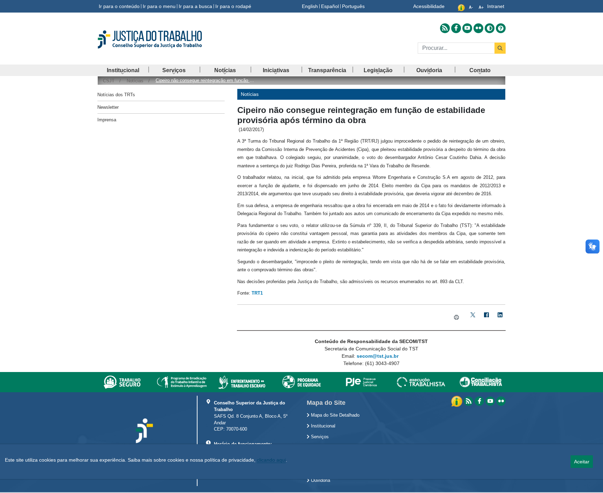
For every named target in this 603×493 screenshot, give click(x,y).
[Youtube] (490, 401)
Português (353, 6)
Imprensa (106, 119)
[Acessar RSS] (445, 28)
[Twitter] (472, 317)
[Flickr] (501, 401)
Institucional (322, 426)
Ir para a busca (195, 6)
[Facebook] (486, 317)
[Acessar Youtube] (467, 28)
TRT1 (257, 293)
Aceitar (581, 461)
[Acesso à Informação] (457, 401)
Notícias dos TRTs (116, 94)
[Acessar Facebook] (456, 28)
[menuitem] (122, 70)
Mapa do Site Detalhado (334, 415)
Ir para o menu (159, 6)
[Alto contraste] (489, 28)
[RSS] (468, 401)
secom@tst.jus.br (378, 356)
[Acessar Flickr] (478, 28)
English (310, 6)
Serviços (319, 436)
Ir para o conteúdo (119, 6)
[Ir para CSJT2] (161, 39)
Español (330, 6)
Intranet (495, 6)
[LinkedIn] (499, 317)
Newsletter (108, 107)
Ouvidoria (320, 480)
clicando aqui (271, 460)
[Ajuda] (501, 28)
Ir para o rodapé (233, 6)
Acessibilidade (429, 6)
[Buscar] (500, 48)
